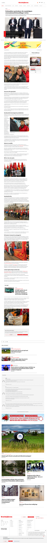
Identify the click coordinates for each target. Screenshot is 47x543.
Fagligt (6, 8)
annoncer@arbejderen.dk (11, 526)
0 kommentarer (4, 457)
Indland (7, 521)
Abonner (11, 334)
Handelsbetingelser (20, 531)
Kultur (20, 501)
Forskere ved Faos (21, 145)
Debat (2, 496)
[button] (45, 530)
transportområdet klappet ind (8, 263)
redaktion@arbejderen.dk (21, 524)
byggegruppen (15, 264)
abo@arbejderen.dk (20, 527)
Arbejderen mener (15, 365)
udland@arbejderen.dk (11, 523)
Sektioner (3, 2)
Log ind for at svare (8, 384)
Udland (3, 453)
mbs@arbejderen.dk (29, 522)
